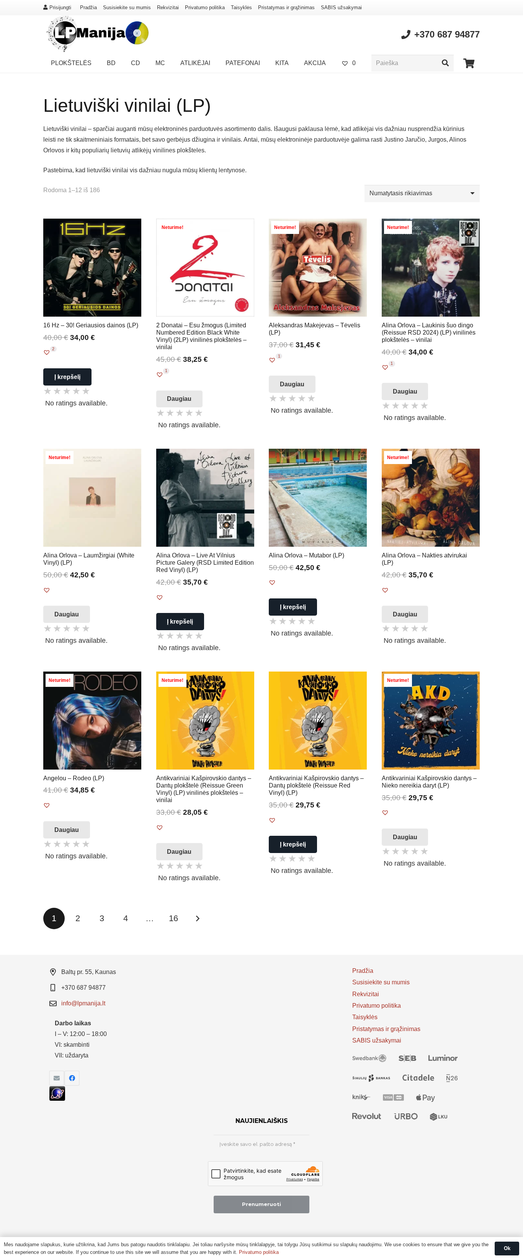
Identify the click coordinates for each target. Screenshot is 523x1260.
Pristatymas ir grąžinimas (286, 7)
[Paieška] (445, 63)
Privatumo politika (205, 7)
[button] (46, 352)
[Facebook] (72, 1078)
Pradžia (88, 7)
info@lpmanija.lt (83, 1003)
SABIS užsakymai (341, 7)
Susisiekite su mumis (127, 7)
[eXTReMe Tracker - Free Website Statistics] (57, 1098)
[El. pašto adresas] (56, 1078)
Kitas (197, 918)
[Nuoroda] (96, 34)
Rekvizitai (168, 7)
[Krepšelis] (469, 63)
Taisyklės (241, 7)
